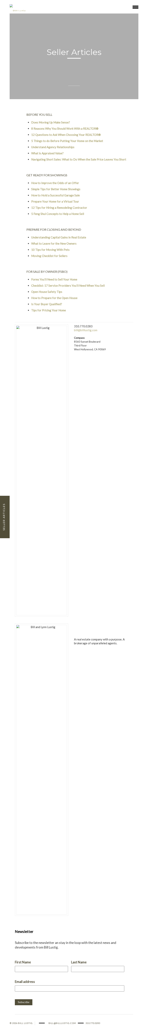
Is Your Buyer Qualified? (46, 304)
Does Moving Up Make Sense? (50, 122)
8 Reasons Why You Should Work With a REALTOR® (64, 128)
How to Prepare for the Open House (54, 298)
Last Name (79, 962)
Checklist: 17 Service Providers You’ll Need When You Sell (68, 285)
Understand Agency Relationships (52, 147)
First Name (23, 962)
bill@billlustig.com (85, 330)
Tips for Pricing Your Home (48, 310)
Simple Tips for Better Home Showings (55, 189)
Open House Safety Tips (46, 291)
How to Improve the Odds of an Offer (55, 183)
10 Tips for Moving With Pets (50, 249)
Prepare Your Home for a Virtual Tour (55, 201)
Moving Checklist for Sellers (49, 256)
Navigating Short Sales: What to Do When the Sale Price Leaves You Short (78, 159)
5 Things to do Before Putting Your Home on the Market (67, 141)
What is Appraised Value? (47, 153)
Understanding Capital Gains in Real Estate (58, 237)
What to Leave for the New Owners (54, 243)
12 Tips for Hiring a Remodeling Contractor (59, 207)
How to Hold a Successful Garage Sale (55, 195)
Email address (25, 982)
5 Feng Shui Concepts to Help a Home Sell (57, 213)
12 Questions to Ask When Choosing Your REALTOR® (66, 134)
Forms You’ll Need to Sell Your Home (54, 279)
